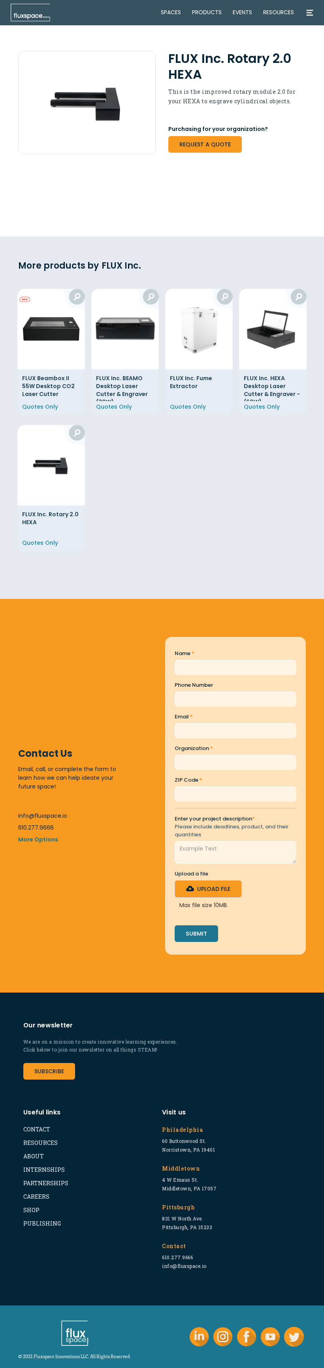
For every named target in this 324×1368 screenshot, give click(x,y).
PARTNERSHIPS (45, 1183)
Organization (194, 748)
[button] (208, 889)
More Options (38, 839)
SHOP (31, 1210)
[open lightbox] (87, 102)
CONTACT (36, 1129)
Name (184, 653)
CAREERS (36, 1196)
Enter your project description (215, 818)
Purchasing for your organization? (218, 129)
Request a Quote (205, 144)
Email (184, 716)
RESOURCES (40, 1142)
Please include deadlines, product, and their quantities (231, 830)
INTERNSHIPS (44, 1169)
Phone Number (194, 685)
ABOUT (33, 1156)
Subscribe (49, 1071)
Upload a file (191, 873)
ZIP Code (188, 780)
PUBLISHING (42, 1223)
